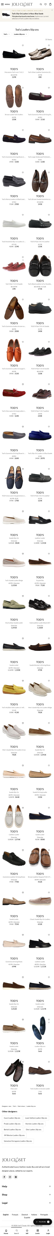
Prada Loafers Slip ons (12, 1124)
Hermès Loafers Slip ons (34, 1124)
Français (15, 1215)
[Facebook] (4, 1177)
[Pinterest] (16, 1177)
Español (27, 1217)
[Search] (40, 4)
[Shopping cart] (50, 4)
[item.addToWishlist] (23, 45)
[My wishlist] (45, 4)
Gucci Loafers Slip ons (12, 1118)
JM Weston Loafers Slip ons (14, 1135)
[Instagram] (10, 1177)
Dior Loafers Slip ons (33, 1129)
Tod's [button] (6, 34)
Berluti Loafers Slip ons (12, 1129)
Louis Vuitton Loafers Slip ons (36, 1118)
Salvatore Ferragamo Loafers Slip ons (18, 1141)
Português (44, 1215)
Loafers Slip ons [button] (19, 34)
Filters (44, 1222)
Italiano (34, 1215)
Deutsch (25, 1215)
